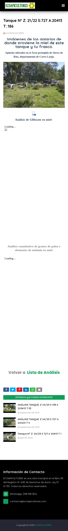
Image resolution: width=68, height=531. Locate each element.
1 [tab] (33, 115)
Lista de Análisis (43, 372)
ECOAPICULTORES (14, 33)
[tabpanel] (34, 85)
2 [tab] (35, 115)
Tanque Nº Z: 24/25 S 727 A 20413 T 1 (39, 433)
